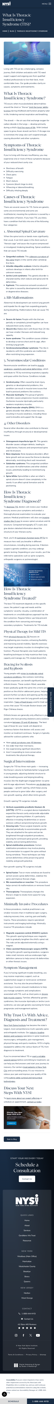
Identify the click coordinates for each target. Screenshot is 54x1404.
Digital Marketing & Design (29, 1365)
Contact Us (27, 1179)
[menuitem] (16, 1335)
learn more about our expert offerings (23, 1098)
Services (27, 1230)
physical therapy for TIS (19, 636)
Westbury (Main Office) (27, 1256)
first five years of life (26, 127)
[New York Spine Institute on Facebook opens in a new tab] (23, 1335)
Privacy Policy (31, 1355)
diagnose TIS (12, 506)
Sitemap (43, 1355)
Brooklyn (27, 1271)
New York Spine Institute (15, 1025)
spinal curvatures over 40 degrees (26, 742)
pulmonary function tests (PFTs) (31, 537)
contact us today (34, 1101)
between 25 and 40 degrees (25, 722)
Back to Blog (12, 1139)
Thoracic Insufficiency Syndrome (32, 31)
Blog (12, 31)
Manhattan (27, 1261)
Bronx (26, 1276)
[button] (4, 1394)
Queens (27, 1281)
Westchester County (27, 1266)
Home (5, 31)
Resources (27, 1240)
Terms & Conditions (15, 1355)
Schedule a (27, 1165)
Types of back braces (23, 702)
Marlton (27, 1293)
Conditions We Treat (27, 1235)
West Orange (27, 1298)
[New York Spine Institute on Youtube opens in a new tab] (38, 1335)
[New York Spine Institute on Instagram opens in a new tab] (16, 1335)
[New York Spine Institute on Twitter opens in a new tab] (31, 1335)
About (27, 1225)
